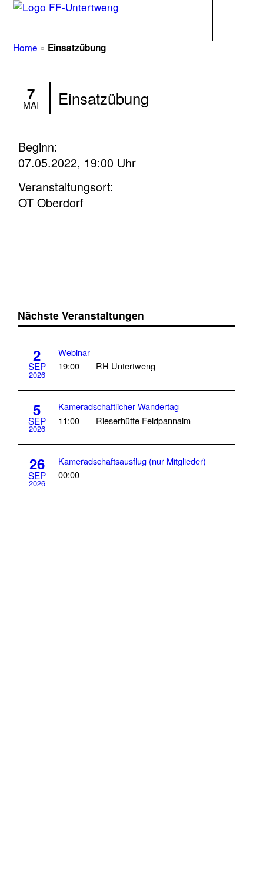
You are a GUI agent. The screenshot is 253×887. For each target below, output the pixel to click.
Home (25, 47)
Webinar (74, 352)
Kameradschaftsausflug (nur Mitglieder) (132, 461)
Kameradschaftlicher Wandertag (118, 406)
